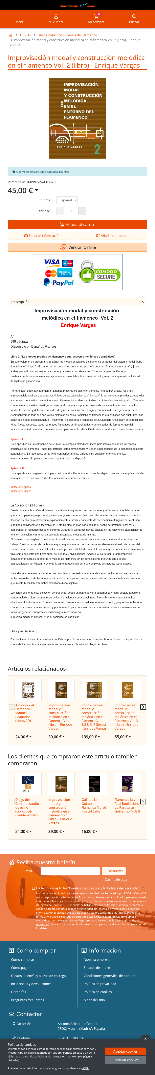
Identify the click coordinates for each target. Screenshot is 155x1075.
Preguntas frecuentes (27, 1000)
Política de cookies (98, 992)
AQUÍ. (85, 1068)
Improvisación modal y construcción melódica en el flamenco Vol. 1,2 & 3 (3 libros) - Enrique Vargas (94, 717)
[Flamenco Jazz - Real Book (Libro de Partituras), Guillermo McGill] (127, 784)
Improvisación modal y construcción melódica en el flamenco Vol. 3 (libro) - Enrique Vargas (126, 717)
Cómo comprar (22, 959)
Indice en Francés (20, 491)
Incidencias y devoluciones (31, 984)
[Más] (82, 211)
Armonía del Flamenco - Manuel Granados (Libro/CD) (24, 713)
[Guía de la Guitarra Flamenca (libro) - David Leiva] (94, 784)
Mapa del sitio (94, 1000)
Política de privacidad (123, 888)
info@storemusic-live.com (91, 920)
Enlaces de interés (97, 967)
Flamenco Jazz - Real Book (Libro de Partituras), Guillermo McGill (127, 805)
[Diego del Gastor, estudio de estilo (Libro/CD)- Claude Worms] (28, 784)
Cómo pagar (20, 967)
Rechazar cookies (125, 1060)
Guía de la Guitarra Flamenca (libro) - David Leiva (94, 805)
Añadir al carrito (80, 224)
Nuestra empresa (97, 959)
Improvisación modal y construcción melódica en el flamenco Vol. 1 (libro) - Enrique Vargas (60, 717)
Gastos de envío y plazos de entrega (38, 976)
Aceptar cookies (125, 1051)
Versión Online (81, 247)
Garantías (18, 992)
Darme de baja (116, 879)
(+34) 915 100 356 (71, 1038)
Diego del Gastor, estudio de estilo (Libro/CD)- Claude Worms (27, 807)
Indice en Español (20, 486)
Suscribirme (114, 871)
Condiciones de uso (84, 888)
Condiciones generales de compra (110, 976)
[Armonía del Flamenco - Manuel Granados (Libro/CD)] (28, 689)
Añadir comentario (115, 235)
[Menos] (60, 211)
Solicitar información (44, 235)
